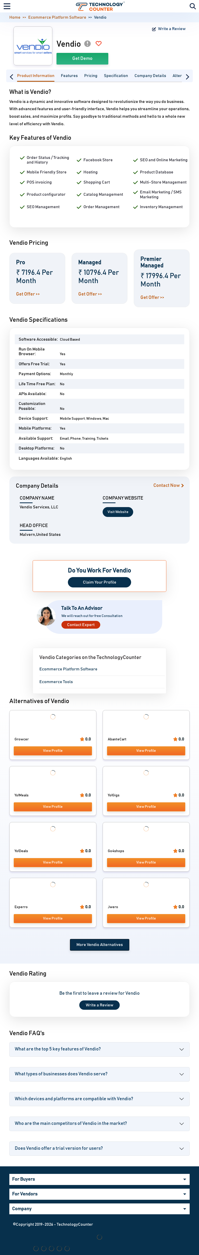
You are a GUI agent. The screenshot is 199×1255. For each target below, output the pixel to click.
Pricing (90, 76)
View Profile (53, 751)
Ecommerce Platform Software (57, 17)
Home (14, 17)
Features (69, 76)
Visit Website (118, 512)
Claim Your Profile (99, 582)
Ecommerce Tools (56, 682)
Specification (116, 76)
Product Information (35, 76)
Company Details (150, 76)
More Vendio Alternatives (99, 945)
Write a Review (171, 29)
